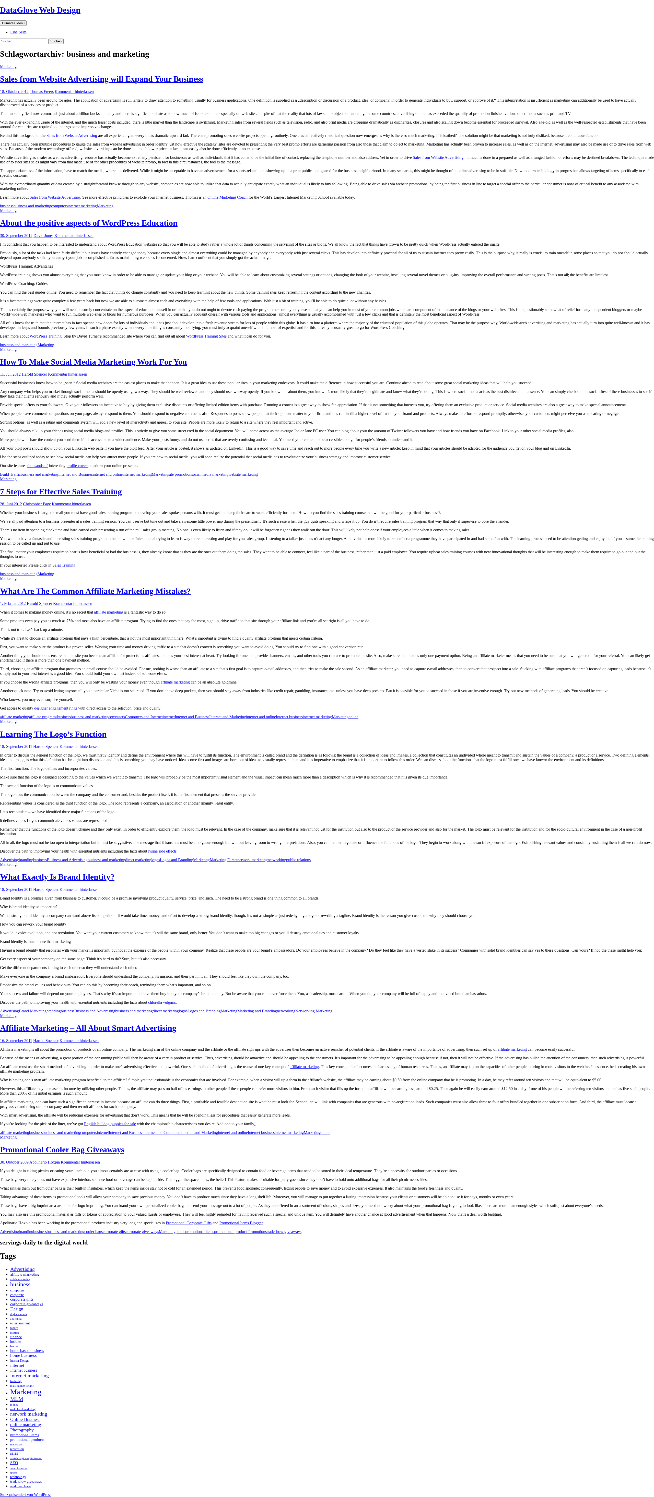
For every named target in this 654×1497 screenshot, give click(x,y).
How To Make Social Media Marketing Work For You (93, 361)
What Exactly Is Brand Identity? (57, 876)
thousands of (37, 465)
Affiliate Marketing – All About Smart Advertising (88, 1028)
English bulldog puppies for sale (110, 1124)
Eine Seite (18, 32)
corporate (17, 1295)
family (14, 1328)
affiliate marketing (108, 612)
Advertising (9, 860)
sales (14, 1453)
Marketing (8, 66)
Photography (22, 1429)
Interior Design (19, 1360)
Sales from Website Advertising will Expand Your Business (101, 78)
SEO (14, 1462)
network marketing (252, 860)
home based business (27, 1350)
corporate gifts (114, 1231)
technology (18, 1477)
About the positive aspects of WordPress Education (89, 222)
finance (16, 1337)
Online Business (25, 1419)
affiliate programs (43, 717)
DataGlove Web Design (40, 10)
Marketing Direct (223, 860)
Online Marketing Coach (227, 197)
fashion (14, 1332)
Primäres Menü (13, 23)
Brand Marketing (32, 1011)
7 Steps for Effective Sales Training (61, 491)
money (14, 1404)
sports (13, 1472)
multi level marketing (23, 1409)
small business (18, 1467)
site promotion (179, 474)
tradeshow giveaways (284, 1231)
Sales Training (63, 565)
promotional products (231, 1231)
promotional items (199, 1231)
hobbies (15, 1341)
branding (26, 860)
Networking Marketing (313, 1011)
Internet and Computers (162, 1132)
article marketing (20, 1279)
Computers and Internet (144, 717)
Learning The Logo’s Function (53, 734)
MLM (16, 1399)
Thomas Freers (42, 91)
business (7, 206)
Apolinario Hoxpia (44, 1162)
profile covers (77, 465)
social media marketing (209, 474)
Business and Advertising (67, 860)
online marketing (25, 1424)
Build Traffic (10, 474)
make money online (22, 1385)
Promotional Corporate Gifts (189, 1223)
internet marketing (82, 206)
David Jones (43, 235)
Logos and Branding (176, 860)
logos (155, 860)
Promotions (257, 1231)
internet (169, 717)
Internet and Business (75, 474)
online (353, 717)
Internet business (289, 717)
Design (16, 1308)
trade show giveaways (26, 1481)
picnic (180, 1231)
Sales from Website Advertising (72, 135)
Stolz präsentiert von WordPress (25, 1494)
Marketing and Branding (257, 1011)
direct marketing (138, 860)
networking (277, 860)
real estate (16, 1444)
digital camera (18, 1314)
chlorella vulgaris (162, 1002)
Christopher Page (37, 504)
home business (23, 1355)
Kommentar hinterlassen (74, 91)
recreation (17, 1449)
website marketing (243, 474)
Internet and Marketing (227, 717)
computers (59, 206)
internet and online (108, 474)
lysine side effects (162, 851)
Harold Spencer (34, 374)
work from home (20, 1486)
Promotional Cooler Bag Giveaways (62, 1149)
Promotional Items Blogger (241, 1223)
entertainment (20, 1323)
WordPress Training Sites (206, 336)
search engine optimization (26, 1458)
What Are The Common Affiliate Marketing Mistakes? (95, 591)
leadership (16, 1381)
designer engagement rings (55, 708)
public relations (298, 860)
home (14, 1346)
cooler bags (93, 1231)
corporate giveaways (142, 1231)
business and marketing (32, 206)
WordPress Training (46, 336)
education (16, 1318)
